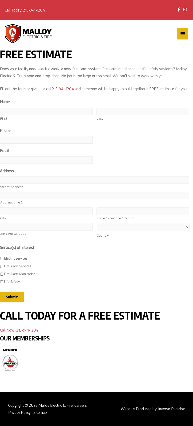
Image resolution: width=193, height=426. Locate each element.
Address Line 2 (11, 202)
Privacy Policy (19, 412)
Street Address (11, 187)
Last (100, 118)
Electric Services (15, 258)
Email (4, 150)
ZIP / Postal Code (13, 233)
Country (103, 235)
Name (5, 101)
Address (7, 170)
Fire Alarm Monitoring (20, 274)
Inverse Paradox (171, 408)
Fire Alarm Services (17, 266)
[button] (19, 330)
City (3, 218)
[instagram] (185, 10)
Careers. (81, 405)
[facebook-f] (180, 10)
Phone (5, 130)
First (3, 118)
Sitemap (40, 412)
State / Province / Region (115, 218)
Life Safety (12, 282)
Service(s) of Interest (17, 247)
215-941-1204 (34, 10)
